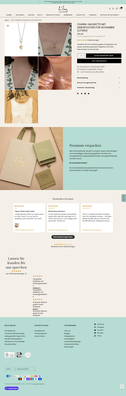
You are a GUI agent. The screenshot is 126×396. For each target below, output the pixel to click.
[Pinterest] (82, 93)
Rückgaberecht (69, 336)
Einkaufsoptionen (53, 15)
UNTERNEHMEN (70, 325)
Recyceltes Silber (10, 344)
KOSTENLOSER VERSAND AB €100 (63, 2)
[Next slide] (115, 221)
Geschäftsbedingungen (72, 341)
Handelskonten (39, 331)
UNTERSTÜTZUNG (41, 325)
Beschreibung (82, 78)
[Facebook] (78, 93)
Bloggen (67, 333)
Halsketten (80, 15)
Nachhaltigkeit (69, 339)
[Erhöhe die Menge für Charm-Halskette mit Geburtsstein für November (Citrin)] (83, 56)
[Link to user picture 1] (16, 225)
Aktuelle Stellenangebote (13, 339)
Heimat (7, 20)
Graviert (31, 15)
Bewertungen (69, 347)
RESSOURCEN (10, 325)
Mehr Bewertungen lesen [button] (63, 237)
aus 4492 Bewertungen (15, 274)
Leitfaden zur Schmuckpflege (15, 341)
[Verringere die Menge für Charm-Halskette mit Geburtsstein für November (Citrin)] (78, 56)
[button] (82, 40)
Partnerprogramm (40, 333)
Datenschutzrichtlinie (71, 344)
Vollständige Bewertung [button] (23, 230)
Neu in (40, 15)
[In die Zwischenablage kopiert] (89, 93)
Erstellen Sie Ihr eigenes (109, 15)
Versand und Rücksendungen (15, 333)
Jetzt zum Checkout (99, 61)
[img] (19, 206)
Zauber (8, 15)
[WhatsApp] (85, 93)
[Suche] (113, 8)
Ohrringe (92, 15)
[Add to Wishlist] (8, 26)
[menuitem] (9, 15)
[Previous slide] (10, 221)
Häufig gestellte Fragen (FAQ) (15, 336)
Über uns (67, 331)
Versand (85, 36)
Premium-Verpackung (85, 88)
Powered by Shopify (38, 384)
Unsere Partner (39, 336)
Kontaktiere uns (10, 331)
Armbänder (68, 15)
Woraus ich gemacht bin (86, 83)
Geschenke (20, 15)
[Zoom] (34, 26)
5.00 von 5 (68, 244)
